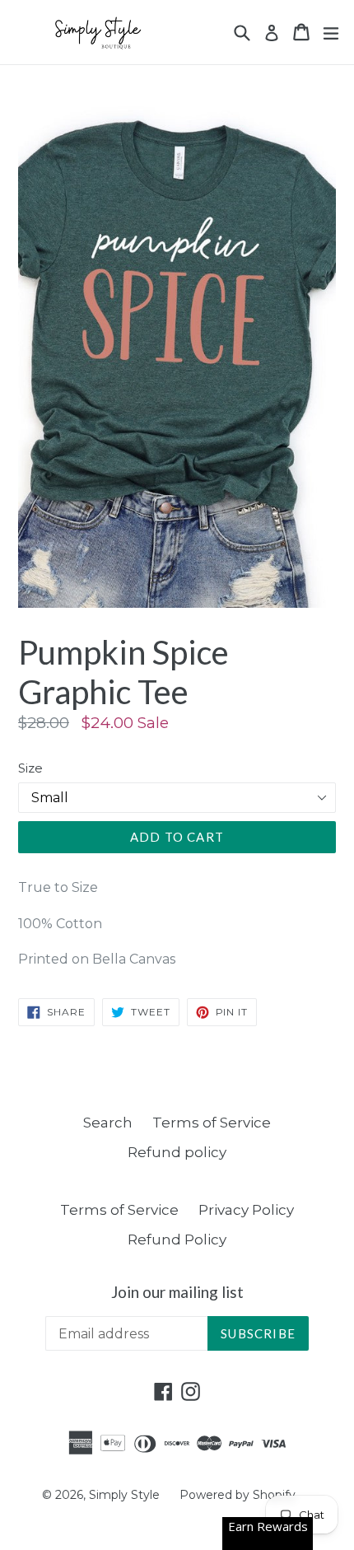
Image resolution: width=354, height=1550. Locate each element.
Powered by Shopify (237, 1494)
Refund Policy (177, 1239)
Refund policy (177, 1152)
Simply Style (126, 1494)
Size (30, 768)
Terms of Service (211, 1122)
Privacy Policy (246, 1210)
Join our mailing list (177, 1292)
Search (108, 1122)
